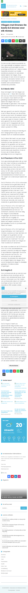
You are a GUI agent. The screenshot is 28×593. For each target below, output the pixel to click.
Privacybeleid (11, 590)
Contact (18, 590)
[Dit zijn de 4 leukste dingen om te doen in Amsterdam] (21, 404)
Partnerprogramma (6, 466)
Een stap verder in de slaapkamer (6, 411)
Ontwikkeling (4, 568)
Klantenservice (5, 469)
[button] (26, 288)
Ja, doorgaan (14, 296)
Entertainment (16, 21)
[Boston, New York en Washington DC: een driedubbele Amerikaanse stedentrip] (21, 386)
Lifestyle (3, 557)
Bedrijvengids (4, 573)
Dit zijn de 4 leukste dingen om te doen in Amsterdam (20, 410)
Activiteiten (14, 18)
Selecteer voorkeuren (14, 304)
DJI (10, 94)
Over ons (3, 464)
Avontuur (8, 18)
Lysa (3, 34)
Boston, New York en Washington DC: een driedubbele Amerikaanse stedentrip (20, 393)
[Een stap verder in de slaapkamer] (7, 405)
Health (2, 564)
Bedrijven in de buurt (6, 571)
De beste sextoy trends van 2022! (12, 497)
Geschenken (4, 561)
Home (3, 18)
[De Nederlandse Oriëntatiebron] (9, 6)
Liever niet (14, 300)
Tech (2, 559)
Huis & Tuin (4, 566)
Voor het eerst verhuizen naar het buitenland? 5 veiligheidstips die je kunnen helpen (6, 393)
